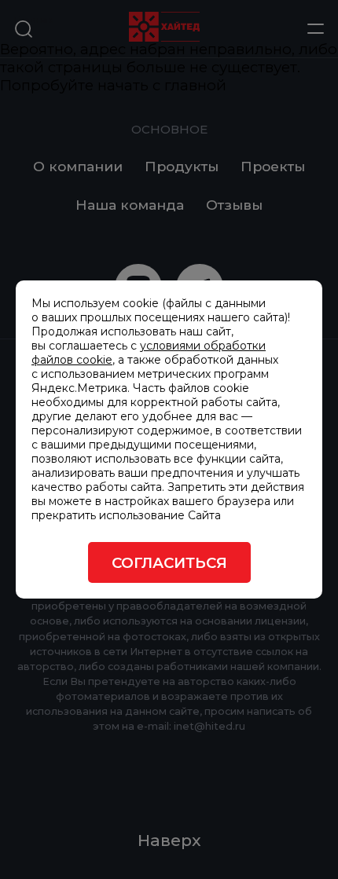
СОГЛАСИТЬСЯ (169, 563)
